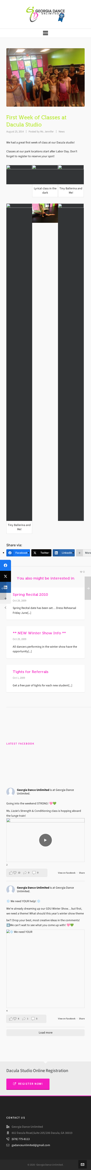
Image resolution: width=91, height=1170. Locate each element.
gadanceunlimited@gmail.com (31, 1145)
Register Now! (30, 1084)
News (62, 131)
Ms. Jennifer (47, 131)
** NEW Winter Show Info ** (39, 633)
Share (82, 872)
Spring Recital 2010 (30, 594)
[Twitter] (5, 576)
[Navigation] (45, 33)
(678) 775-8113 (21, 1139)
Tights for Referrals (30, 672)
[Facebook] (5, 565)
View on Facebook (67, 872)
